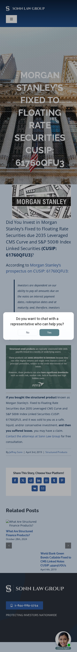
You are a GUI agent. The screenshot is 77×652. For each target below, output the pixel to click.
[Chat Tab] (38, 326)
